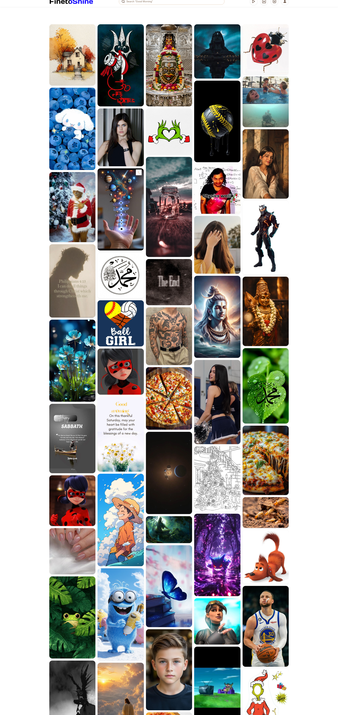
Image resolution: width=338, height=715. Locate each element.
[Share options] (91, 28)
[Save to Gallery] (91, 34)
